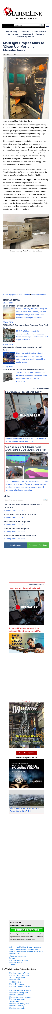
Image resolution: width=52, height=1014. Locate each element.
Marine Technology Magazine (20, 997)
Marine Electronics (16, 984)
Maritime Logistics (16, 995)
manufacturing (24, 295)
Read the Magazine (26, 753)
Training (40, 34)
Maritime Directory (16, 1006)
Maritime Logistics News (19, 973)
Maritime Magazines (17, 999)
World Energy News (17, 977)
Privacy (12, 958)
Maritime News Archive (18, 960)
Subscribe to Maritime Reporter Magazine (25, 947)
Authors (12, 965)
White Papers (14, 1001)
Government (13, 34)
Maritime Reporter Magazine (20, 990)
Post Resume (15, 545)
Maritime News (15, 954)
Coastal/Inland (39, 32)
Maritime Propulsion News (19, 986)
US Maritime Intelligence (19, 1004)
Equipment (28, 34)
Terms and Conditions (17, 956)
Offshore (25, 32)
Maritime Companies (17, 1008)
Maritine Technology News (19, 975)
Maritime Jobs (14, 980)
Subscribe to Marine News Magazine (23, 949)
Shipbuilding (12, 32)
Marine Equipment (10, 295)
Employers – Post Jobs (38, 545)
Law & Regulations (25, 36)
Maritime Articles (15, 963)
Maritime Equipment (39, 295)
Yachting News (15, 982)
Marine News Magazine (18, 993)
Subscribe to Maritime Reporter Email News (26, 952)
